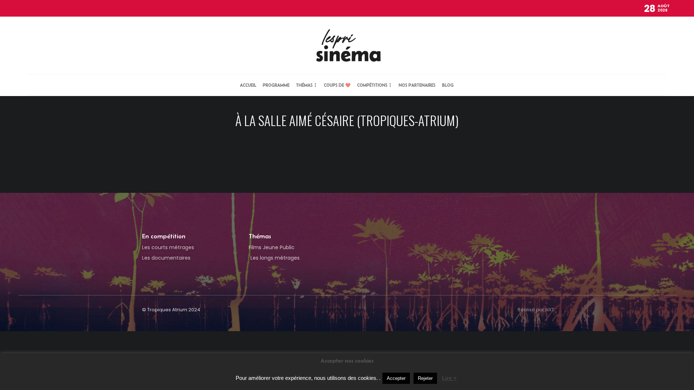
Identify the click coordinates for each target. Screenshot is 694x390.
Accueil (248, 85)
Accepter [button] (396, 378)
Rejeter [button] (425, 378)
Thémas (304, 85)
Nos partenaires (417, 85)
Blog (448, 85)
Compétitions (372, 85)
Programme (276, 85)
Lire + (449, 378)
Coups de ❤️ (337, 85)
